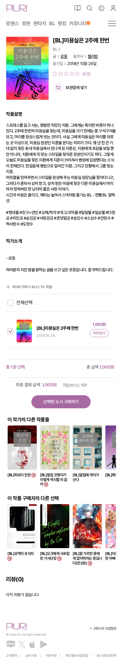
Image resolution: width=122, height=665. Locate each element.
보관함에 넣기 (76, 87)
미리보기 (99, 333)
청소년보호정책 (106, 655)
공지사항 (31, 655)
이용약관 (51, 655)
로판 (26, 23)
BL (52, 23)
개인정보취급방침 (76, 655)
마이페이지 (113, 8)
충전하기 (101, 8)
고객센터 (11, 655)
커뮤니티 (77, 23)
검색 (89, 8)
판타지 (39, 23)
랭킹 (62, 23)
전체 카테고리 (112, 23)
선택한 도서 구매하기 (61, 401)
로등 (63, 56)
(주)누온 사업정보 (105, 628)
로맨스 (12, 23)
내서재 (78, 8)
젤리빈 (93, 56)
